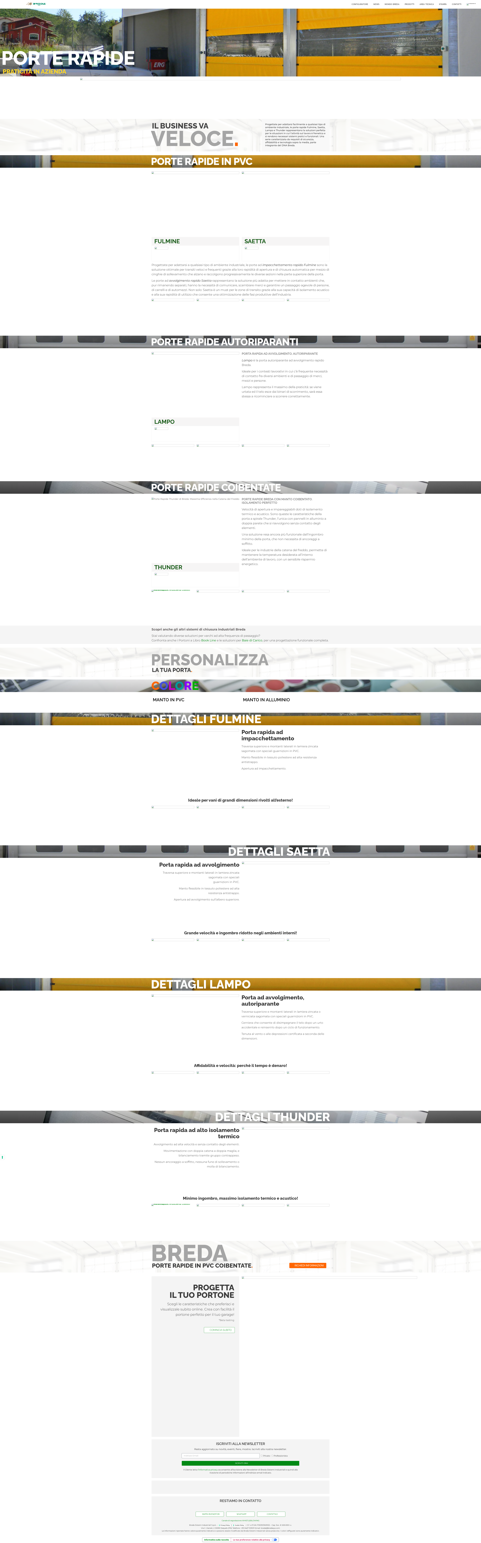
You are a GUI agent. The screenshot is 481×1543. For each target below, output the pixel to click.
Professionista (281, 1456)
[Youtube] (240, 1506)
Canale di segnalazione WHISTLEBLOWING (240, 1520)
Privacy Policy (225, 1525)
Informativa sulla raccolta (216, 1539)
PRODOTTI (409, 4)
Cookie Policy (239, 1525)
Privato (266, 1456)
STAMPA (443, 4)
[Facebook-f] (235, 1506)
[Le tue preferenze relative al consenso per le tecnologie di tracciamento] (2, 1157)
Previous (154, 314)
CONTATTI (456, 4)
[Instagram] (245, 1506)
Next (326, 314)
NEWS (376, 4)
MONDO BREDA (392, 4)
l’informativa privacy (207, 1470)
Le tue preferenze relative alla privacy (251, 1539)
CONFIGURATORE (360, 4)
